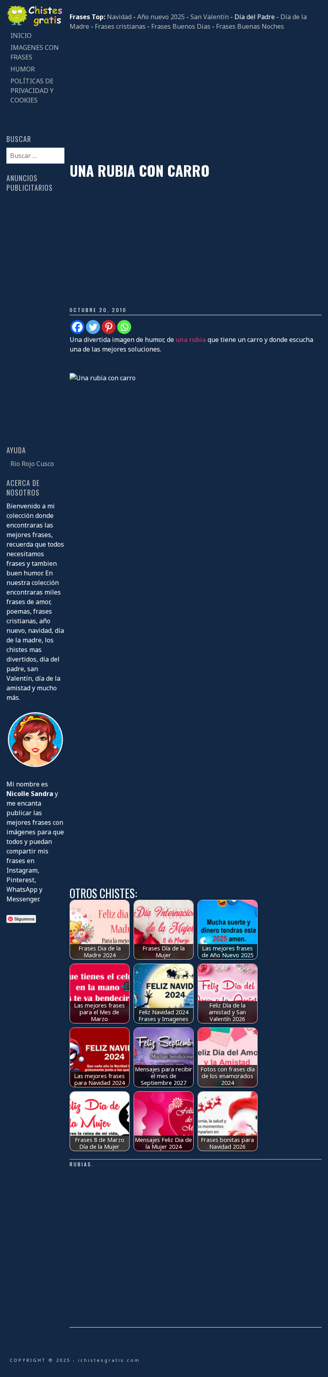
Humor (22, 69)
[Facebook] (77, 327)
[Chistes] (35, 24)
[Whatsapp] (124, 327)
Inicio (21, 35)
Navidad (119, 16)
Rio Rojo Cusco (32, 463)
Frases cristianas (120, 26)
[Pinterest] (109, 327)
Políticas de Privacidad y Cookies (32, 91)
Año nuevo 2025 (161, 16)
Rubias (81, 1164)
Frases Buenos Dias (180, 26)
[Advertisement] (196, 96)
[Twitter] (93, 327)
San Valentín (209, 16)
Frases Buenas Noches (250, 26)
